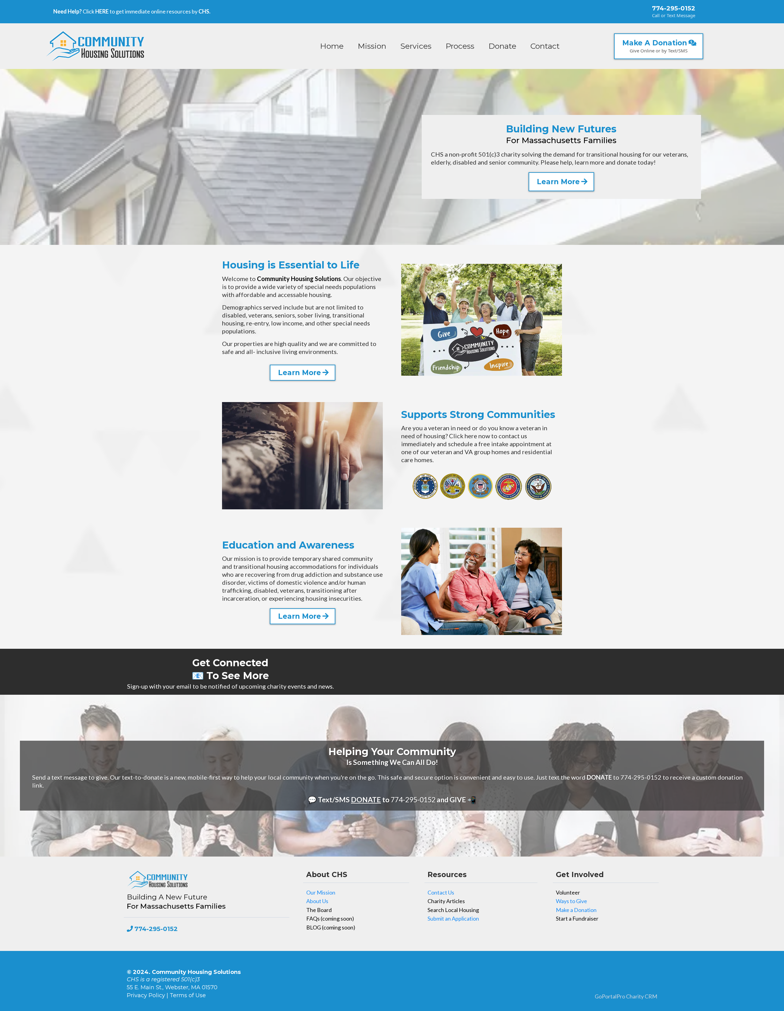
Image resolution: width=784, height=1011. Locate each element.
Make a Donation (576, 909)
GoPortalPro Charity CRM (626, 996)
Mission (372, 46)
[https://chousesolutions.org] (95, 46)
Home (332, 46)
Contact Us (441, 892)
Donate (502, 46)
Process (460, 46)
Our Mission (320, 892)
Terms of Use (188, 995)
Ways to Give (571, 901)
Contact (545, 46)
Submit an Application (453, 918)
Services (416, 46)
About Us (317, 901)
